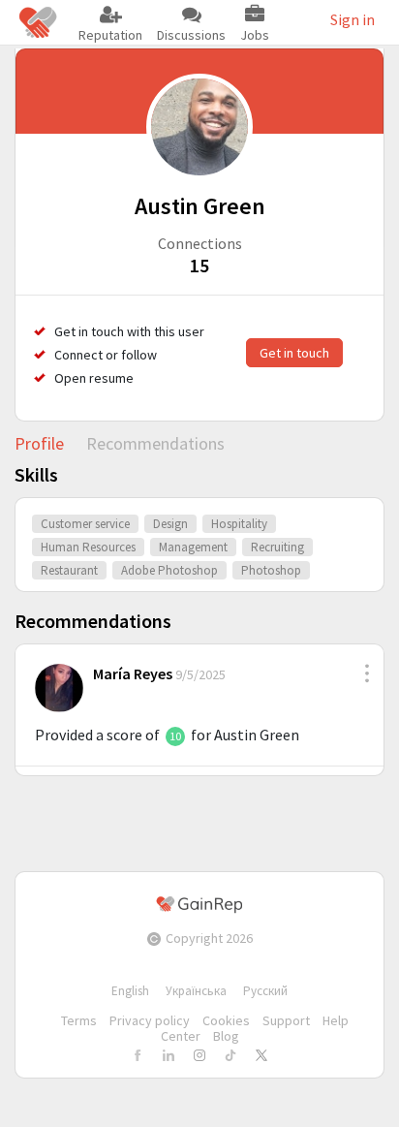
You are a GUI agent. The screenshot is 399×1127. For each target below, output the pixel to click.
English (130, 991)
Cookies (226, 1020)
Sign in (352, 19)
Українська (196, 991)
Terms (79, 1020)
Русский (265, 991)
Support (286, 1020)
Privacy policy (149, 1020)
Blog (226, 1036)
